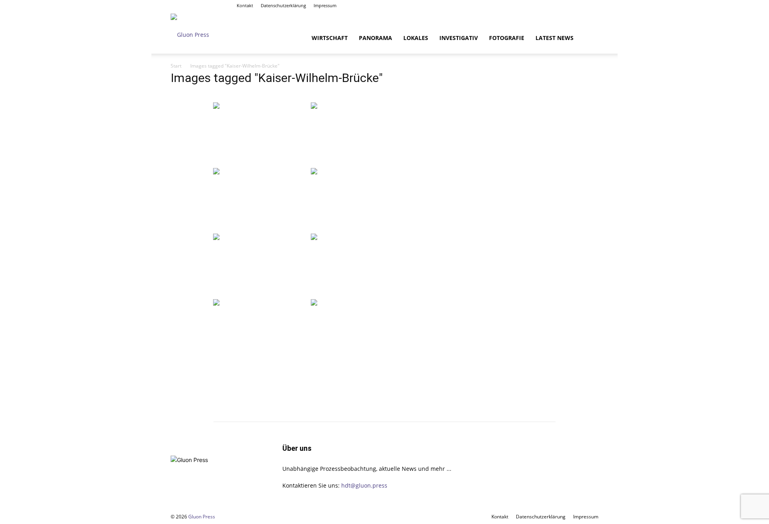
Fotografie (506, 38)
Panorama (375, 38)
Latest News (554, 38)
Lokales (415, 38)
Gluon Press (201, 516)
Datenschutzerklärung (283, 5)
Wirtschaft (330, 38)
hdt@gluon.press (364, 485)
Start (176, 65)
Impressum (325, 5)
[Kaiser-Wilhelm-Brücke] (261, 134)
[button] (588, 38)
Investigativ (458, 38)
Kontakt (245, 5)
